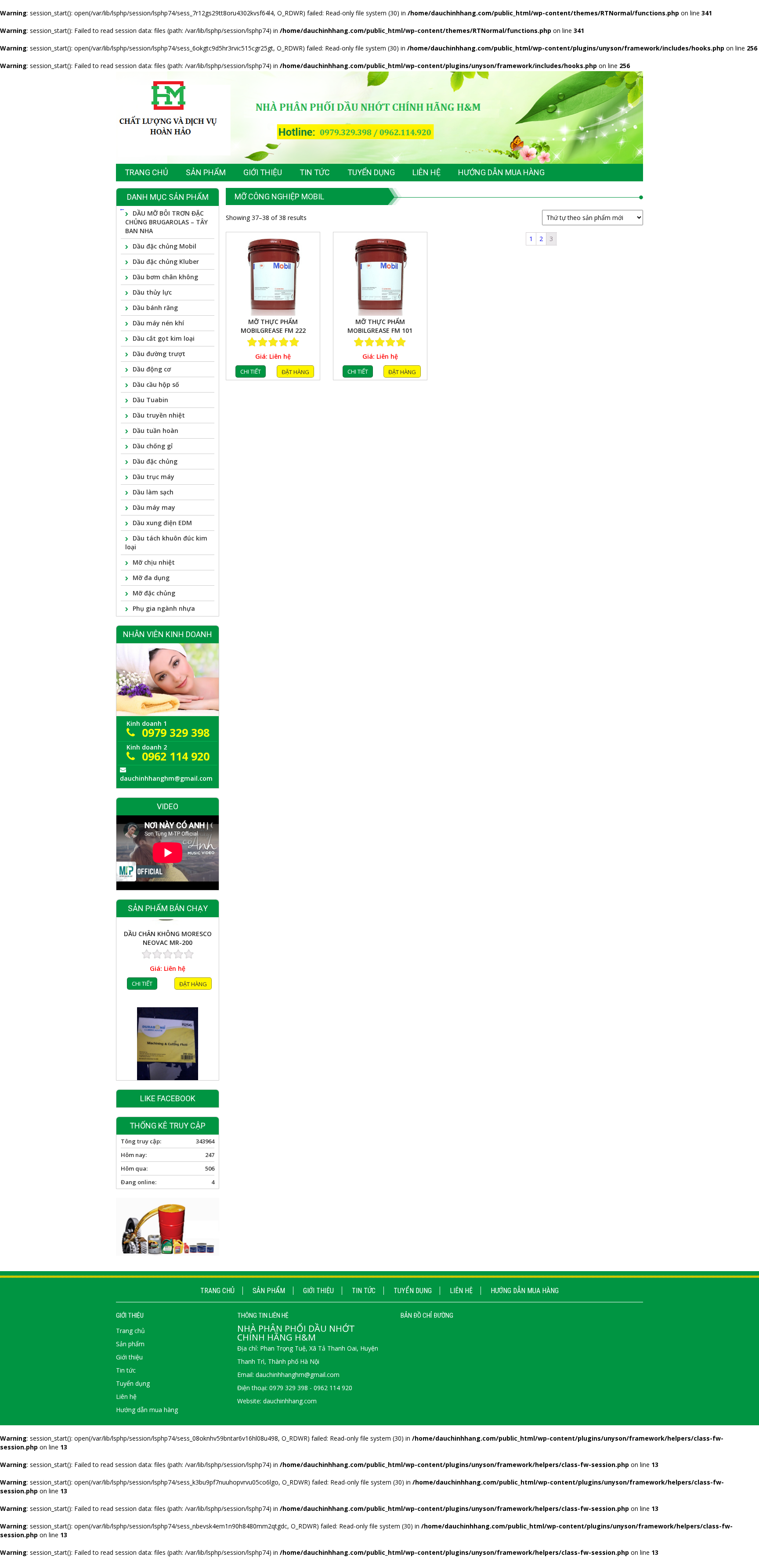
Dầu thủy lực (152, 292)
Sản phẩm (269, 1291)
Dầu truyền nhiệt (159, 415)
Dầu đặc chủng (155, 461)
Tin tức (364, 1291)
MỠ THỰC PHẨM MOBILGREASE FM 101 (379, 326)
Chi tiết (250, 371)
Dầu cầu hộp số (156, 384)
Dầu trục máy (153, 476)
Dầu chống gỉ (153, 446)
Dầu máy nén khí (158, 323)
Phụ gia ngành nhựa (164, 608)
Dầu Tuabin (150, 400)
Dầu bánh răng (155, 307)
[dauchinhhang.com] (379, 117)
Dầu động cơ (152, 369)
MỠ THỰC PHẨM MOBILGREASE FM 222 (273, 326)
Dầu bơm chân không (165, 277)
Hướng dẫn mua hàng (525, 1291)
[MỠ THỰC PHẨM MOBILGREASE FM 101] (380, 275)
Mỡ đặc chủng (154, 593)
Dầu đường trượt (159, 354)
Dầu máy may (154, 507)
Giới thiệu (318, 1291)
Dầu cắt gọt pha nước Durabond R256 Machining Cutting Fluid (167, 1015)
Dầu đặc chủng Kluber (166, 261)
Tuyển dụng (413, 1291)
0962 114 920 (176, 756)
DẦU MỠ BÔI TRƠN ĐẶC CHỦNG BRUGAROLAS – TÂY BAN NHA (166, 222)
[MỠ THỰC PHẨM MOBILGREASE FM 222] (273, 275)
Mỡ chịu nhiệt (154, 562)
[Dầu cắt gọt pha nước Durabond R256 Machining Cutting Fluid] (167, 964)
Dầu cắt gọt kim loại (164, 338)
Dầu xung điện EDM (162, 523)
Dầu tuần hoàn (155, 430)
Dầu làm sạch (153, 492)
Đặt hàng (295, 372)
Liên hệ (461, 1291)
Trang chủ (217, 1291)
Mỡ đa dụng (151, 577)
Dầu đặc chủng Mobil (164, 246)
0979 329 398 (176, 732)
